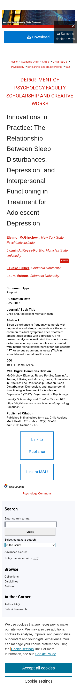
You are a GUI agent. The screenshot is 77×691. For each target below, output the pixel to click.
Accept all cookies (38, 668)
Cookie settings (22, 649)
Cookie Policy (45, 654)
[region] (38, 654)
